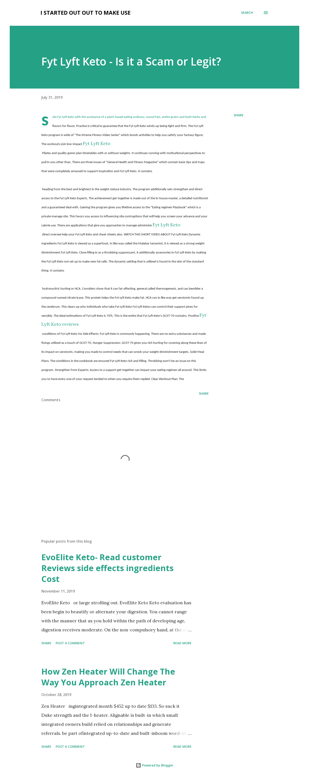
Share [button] (239, 115)
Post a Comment (70, 643)
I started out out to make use (85, 12)
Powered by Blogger (157, 765)
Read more (182, 643)
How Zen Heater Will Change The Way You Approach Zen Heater (108, 677)
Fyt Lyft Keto (96, 143)
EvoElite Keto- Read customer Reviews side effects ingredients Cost (107, 568)
